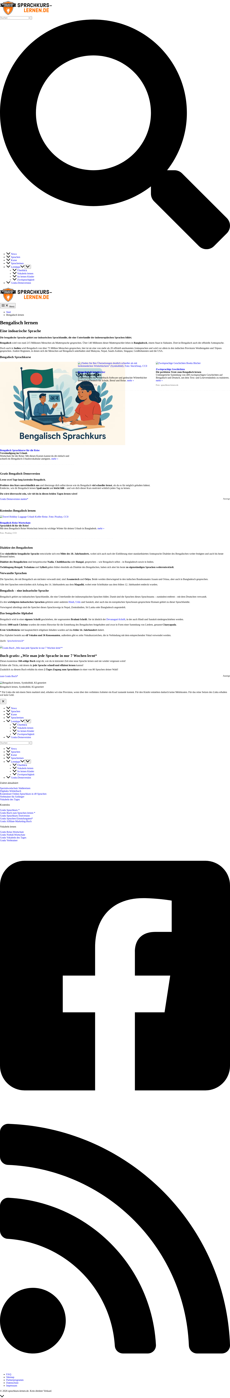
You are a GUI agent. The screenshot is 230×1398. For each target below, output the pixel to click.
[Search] (31, 743)
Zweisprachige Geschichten (170, 369)
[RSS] (115, 1369)
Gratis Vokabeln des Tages (13, 837)
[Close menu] (3, 701)
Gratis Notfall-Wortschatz (12, 834)
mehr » (54, 458)
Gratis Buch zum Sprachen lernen (17, 813)
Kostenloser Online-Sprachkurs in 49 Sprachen (23, 793)
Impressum (11, 1385)
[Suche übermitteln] (31, 18)
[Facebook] (115, 1106)
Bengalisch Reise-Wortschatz (15, 522)
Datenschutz (12, 1382)
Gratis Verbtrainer (9, 840)
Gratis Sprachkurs (9, 810)
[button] (115, 248)
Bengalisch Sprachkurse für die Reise (20, 450)
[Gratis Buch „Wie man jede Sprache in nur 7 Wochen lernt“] (31, 648)
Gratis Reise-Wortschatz (12, 832)
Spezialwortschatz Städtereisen (15, 788)
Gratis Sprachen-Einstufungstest (16, 818)
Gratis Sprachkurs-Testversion (15, 815)
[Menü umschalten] (27, 267)
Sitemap (10, 1377)
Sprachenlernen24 (15, 641)
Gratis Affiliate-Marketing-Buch (16, 821)
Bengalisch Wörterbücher (91, 372)
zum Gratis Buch (8, 676)
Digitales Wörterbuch (10, 791)
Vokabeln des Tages (10, 799)
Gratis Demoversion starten (13, 499)
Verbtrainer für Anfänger (12, 796)
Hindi (71, 602)
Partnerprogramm (14, 1380)
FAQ (8, 1374)
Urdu (78, 602)
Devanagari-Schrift (115, 619)
